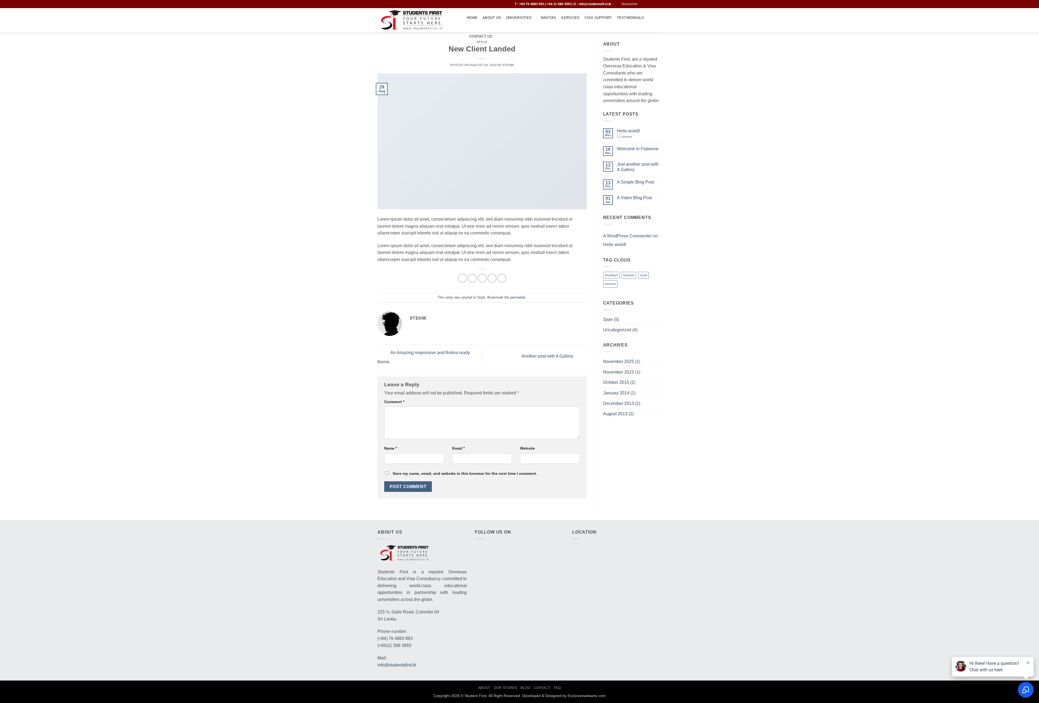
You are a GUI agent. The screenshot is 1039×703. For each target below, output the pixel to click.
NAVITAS (548, 18)
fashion (628, 275)
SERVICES (570, 18)
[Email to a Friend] (482, 278)
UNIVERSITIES (519, 18)
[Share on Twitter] (472, 278)
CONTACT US (480, 36)
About (484, 688)
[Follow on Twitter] (653, 4)
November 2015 (618, 372)
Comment (394, 402)
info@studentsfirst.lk (595, 4)
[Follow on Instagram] (648, 4)
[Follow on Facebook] (643, 4)
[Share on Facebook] (462, 278)
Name (390, 448)
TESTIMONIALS (630, 18)
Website (527, 448)
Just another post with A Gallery (638, 167)
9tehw (508, 65)
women (610, 284)
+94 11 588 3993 (560, 4)
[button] (507, 4)
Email (458, 448)
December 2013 (618, 403)
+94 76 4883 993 (531, 4)
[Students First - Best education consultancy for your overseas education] (418, 20)
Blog (525, 688)
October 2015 (616, 382)
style (643, 275)
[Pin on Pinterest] (492, 278)
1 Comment (628, 137)
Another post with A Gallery (548, 356)
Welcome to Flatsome (638, 148)
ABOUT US (491, 18)
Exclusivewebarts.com (587, 696)
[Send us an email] (658, 4)
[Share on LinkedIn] (501, 278)
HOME (472, 18)
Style (481, 297)
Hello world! (628, 131)
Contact (542, 688)
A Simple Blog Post (635, 182)
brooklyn (611, 275)
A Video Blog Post (634, 197)
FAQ (557, 688)
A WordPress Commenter (627, 236)
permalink (517, 297)
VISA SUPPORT (598, 18)
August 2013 (615, 413)
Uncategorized (617, 330)
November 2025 (618, 361)
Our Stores (505, 688)
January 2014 (616, 393)
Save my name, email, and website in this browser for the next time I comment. (465, 473)
